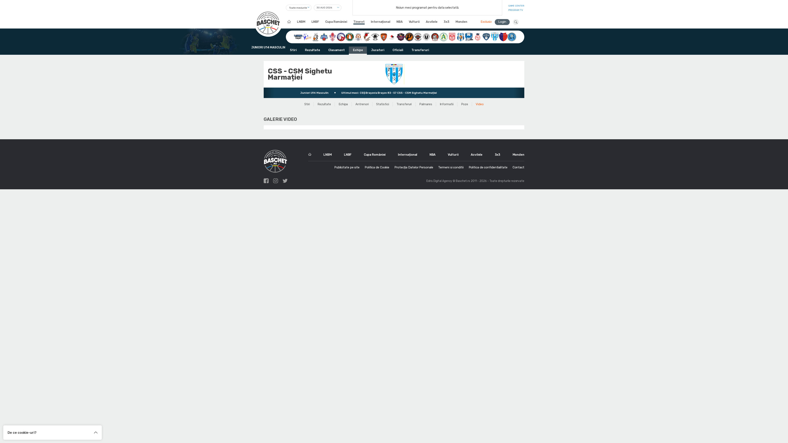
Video (480, 104)
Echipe (358, 50)
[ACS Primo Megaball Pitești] (409, 37)
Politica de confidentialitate (488, 167)
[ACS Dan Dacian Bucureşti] (383, 37)
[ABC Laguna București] (298, 37)
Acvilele (432, 22)
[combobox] (299, 8)
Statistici (382, 104)
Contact (518, 167)
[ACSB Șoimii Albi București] (435, 37)
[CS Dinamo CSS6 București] (452, 37)
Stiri (293, 50)
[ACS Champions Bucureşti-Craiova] (366, 37)
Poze (464, 104)
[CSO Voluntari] (486, 37)
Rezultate (312, 50)
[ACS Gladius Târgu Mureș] (392, 37)
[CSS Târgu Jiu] (511, 37)
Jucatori (377, 50)
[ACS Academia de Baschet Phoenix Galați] (341, 37)
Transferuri (420, 50)
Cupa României (336, 22)
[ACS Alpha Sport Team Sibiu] (349, 37)
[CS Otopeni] (469, 37)
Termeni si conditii (450, 167)
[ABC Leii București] (307, 37)
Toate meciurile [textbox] (298, 7)
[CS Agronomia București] (443, 37)
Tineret (359, 22)
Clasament (336, 50)
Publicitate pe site (347, 167)
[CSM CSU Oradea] (477, 37)
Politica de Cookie (377, 167)
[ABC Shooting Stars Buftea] (324, 37)
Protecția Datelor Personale (413, 167)
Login (502, 22)
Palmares (425, 104)
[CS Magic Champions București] (460, 37)
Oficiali (398, 50)
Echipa (343, 104)
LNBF (315, 22)
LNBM (301, 22)
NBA (399, 22)
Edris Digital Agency (439, 181)
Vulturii (414, 22)
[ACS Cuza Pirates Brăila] (375, 37)
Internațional (380, 22)
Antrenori (362, 104)
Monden (461, 22)
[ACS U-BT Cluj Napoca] (426, 37)
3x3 (446, 22)
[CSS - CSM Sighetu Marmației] (494, 37)
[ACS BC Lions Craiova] (358, 37)
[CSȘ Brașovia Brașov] (503, 37)
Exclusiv (486, 22)
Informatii (447, 104)
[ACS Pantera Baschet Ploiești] (401, 37)
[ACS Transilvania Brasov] (418, 37)
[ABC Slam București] (332, 37)
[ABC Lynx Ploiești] (315, 37)
